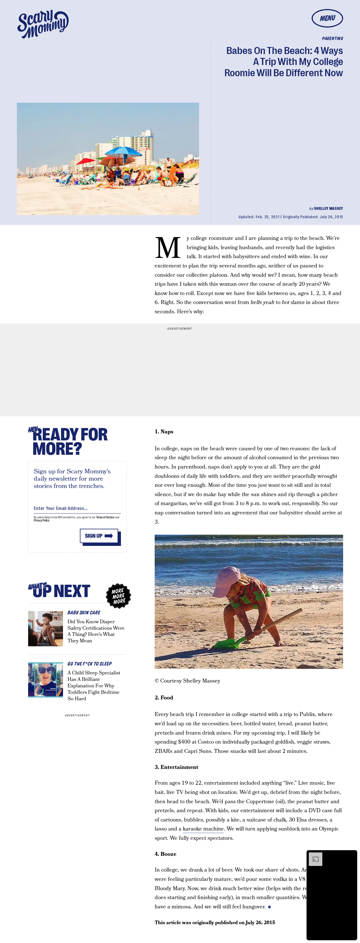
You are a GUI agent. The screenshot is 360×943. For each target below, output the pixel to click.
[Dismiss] (351, 855)
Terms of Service (105, 517)
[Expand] (312, 855)
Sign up (93, 536)
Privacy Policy (42, 520)
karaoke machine (203, 829)
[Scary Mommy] (43, 24)
